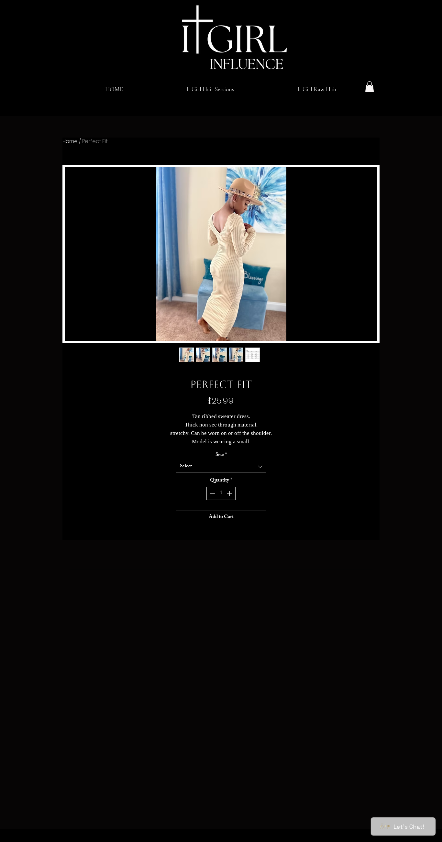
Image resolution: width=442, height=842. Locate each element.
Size (221, 455)
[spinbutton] (221, 493)
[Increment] (230, 493)
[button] (369, 86)
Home (70, 141)
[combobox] (221, 466)
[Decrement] (211, 493)
